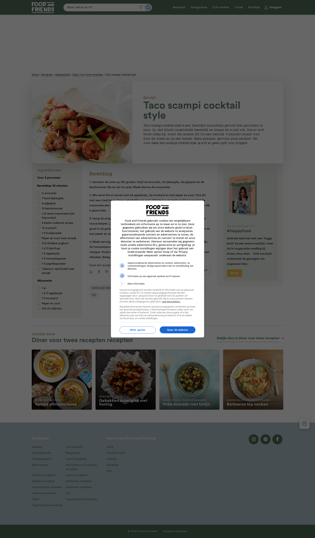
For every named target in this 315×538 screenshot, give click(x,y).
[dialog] (157, 269)
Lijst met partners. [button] (171, 301)
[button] (157, 283)
